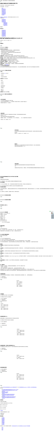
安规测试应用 (4, 32)
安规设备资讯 (4, 19)
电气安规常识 (5, 24)
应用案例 (3, 422)
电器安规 (3, 419)
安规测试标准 (4, 13)
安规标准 (3, 420)
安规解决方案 (5, 25)
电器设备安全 (4, 10)
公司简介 (3, 423)
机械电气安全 (4, 11)
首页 (2, 8)
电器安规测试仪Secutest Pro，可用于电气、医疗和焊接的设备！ (28, 387)
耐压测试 (7, 64)
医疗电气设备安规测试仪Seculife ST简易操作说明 (10, 387)
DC (5, 73)
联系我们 (3, 424)
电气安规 (3, 418)
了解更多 (1, 410)
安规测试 (3, 417)
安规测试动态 (4, 20)
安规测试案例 (5, 22)
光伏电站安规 (4, 12)
